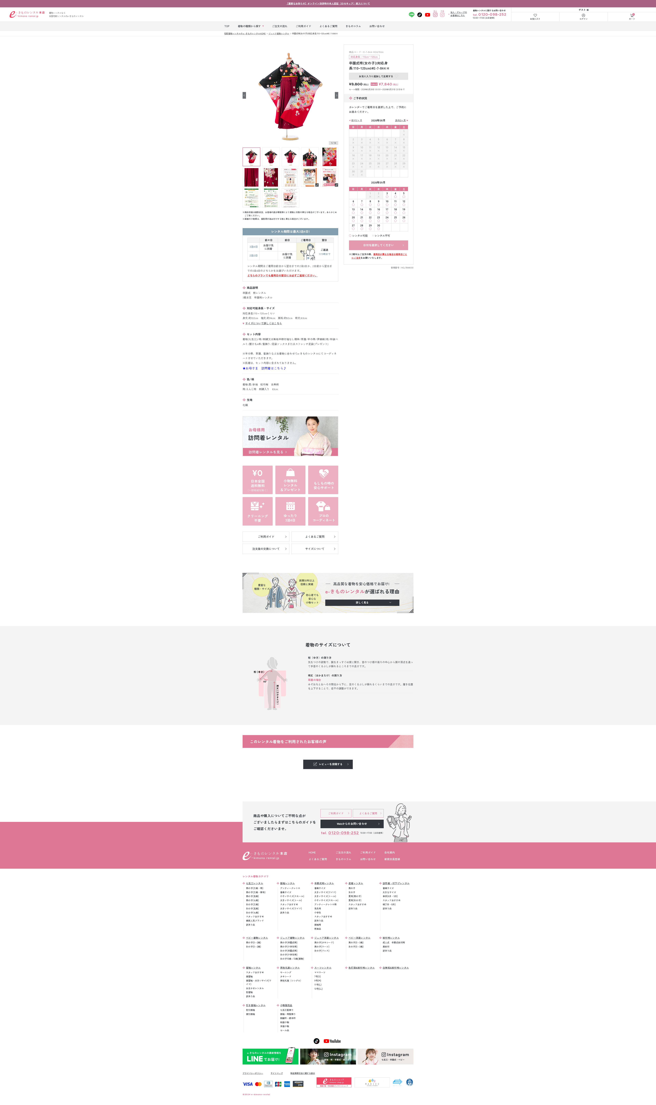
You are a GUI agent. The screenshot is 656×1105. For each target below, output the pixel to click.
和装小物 (284, 1022)
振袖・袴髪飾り (288, 1014)
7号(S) (317, 976)
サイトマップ (277, 1073)
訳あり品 (250, 924)
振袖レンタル (287, 883)
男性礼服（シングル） (291, 980)
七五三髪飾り (286, 1010)
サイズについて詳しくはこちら (263, 323)
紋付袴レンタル (391, 937)
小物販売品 (286, 1005)
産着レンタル (355, 883)
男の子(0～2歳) (253, 942)
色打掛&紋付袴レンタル (361, 967)
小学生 (317, 912)
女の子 (351, 892)
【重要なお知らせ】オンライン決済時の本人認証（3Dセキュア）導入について (328, 3)
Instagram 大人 (435, 14)
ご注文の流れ (343, 852)
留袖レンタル (253, 967)
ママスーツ (319, 972)
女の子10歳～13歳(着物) (292, 958)
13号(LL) (318, 988)
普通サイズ (285, 892)
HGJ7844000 (407, 267)
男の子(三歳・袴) (254, 888)
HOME (312, 852)
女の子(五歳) (252, 908)
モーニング (285, 972)
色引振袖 (250, 1010)
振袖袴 (317, 924)
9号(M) (317, 980)
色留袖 (249, 992)
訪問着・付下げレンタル (396, 883)
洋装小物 (284, 1026)
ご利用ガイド (368, 852)
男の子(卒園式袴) (288, 942)
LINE (411, 14)
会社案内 (389, 852)
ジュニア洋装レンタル (326, 937)
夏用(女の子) (354, 900)
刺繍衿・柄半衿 (288, 1018)
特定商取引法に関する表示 (302, 1073)
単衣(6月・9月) (390, 896)
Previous (244, 95)
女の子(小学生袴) (288, 954)
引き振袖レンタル (255, 1005)
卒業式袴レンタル (324, 883)
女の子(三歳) (252, 904)
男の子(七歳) (252, 900)
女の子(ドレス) (321, 950)
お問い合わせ (368, 859)
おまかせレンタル (255, 988)
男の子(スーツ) (321, 946)
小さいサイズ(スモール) (292, 896)
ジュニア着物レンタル (292, 937)
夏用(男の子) (354, 896)
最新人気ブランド (255, 920)
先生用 (317, 908)
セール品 (284, 1030)
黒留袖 (249, 976)
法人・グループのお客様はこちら (458, 14)
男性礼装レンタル (290, 967)
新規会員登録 (392, 859)
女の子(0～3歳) (356, 946)
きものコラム (343, 859)
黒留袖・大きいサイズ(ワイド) (258, 982)
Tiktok (419, 14)
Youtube (427, 14)
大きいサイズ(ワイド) (291, 908)
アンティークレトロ (290, 888)
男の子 (351, 888)
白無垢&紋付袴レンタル (396, 967)
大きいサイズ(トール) (291, 900)
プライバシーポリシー (253, 1073)
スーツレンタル (322, 967)
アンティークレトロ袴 (325, 904)
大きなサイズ (389, 892)
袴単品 (317, 928)
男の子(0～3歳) (356, 942)
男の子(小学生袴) (288, 946)
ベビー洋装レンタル (359, 937)
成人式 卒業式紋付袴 (394, 942)
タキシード (285, 976)
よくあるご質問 (318, 859)
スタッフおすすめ (255, 916)
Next (336, 95)
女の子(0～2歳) (253, 946)
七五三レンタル (254, 883)
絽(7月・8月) (389, 904)
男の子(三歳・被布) (255, 892)
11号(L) (318, 984)
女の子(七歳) (252, 912)
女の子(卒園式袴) (288, 950)
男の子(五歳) (252, 896)
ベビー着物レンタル (257, 937)
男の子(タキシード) (324, 942)
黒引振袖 (250, 1014)
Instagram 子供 (442, 14)
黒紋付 (386, 946)
